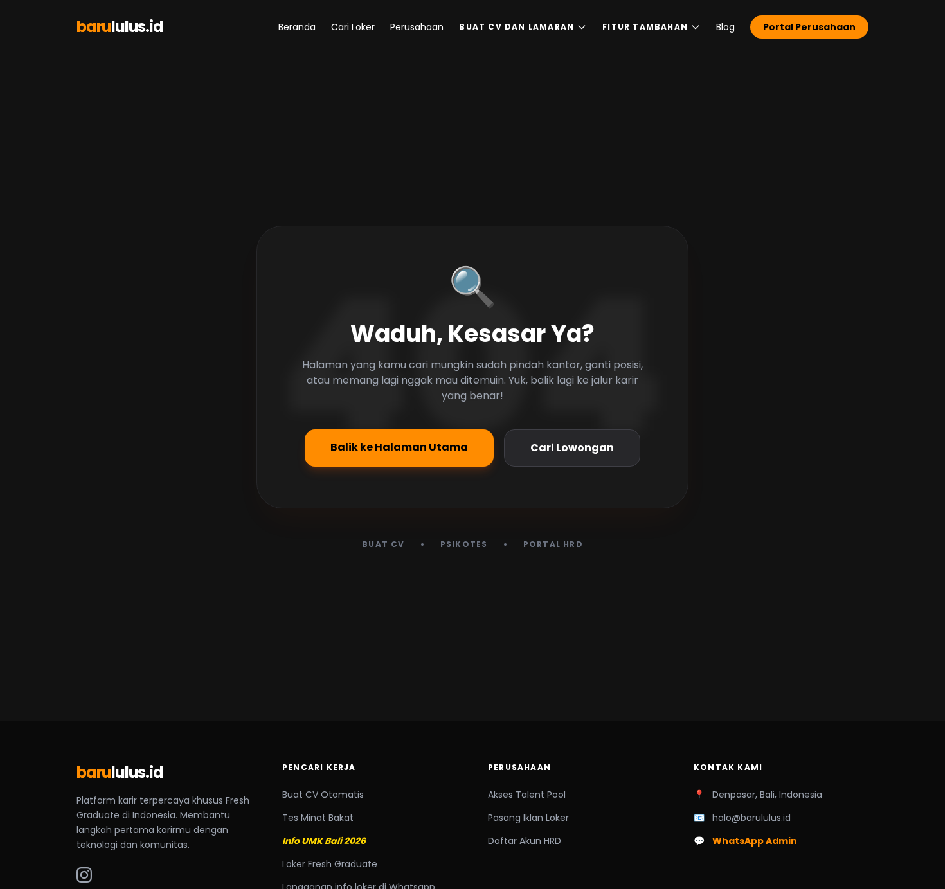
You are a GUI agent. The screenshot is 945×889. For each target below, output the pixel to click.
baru (119, 27)
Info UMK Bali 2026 (324, 840)
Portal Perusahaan (809, 27)
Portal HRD (553, 544)
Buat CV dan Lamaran (516, 26)
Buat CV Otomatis (323, 794)
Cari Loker (353, 27)
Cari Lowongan (572, 447)
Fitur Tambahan (645, 26)
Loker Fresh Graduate (329, 864)
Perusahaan (417, 27)
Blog (725, 27)
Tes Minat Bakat (318, 817)
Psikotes (464, 544)
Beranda (297, 27)
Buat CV (383, 544)
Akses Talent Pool (527, 794)
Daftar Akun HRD (524, 840)
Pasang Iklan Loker (528, 817)
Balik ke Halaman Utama (399, 447)
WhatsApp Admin (754, 840)
